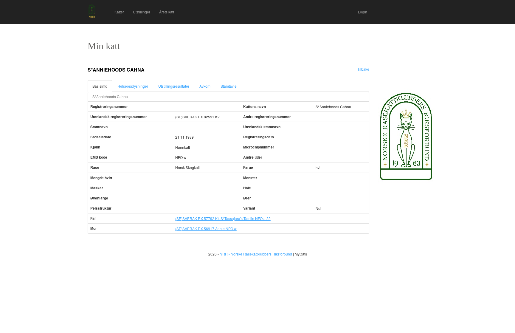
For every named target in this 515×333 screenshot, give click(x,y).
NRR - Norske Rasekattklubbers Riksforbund (256, 253)
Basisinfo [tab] (99, 86)
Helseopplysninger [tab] (132, 86)
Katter (119, 11)
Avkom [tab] (204, 86)
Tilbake (363, 69)
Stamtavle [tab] (229, 86)
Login (362, 11)
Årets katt (166, 11)
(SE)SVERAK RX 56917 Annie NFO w (206, 228)
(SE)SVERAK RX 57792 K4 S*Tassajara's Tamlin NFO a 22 (223, 218)
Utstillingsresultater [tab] (173, 86)
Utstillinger (141, 11)
